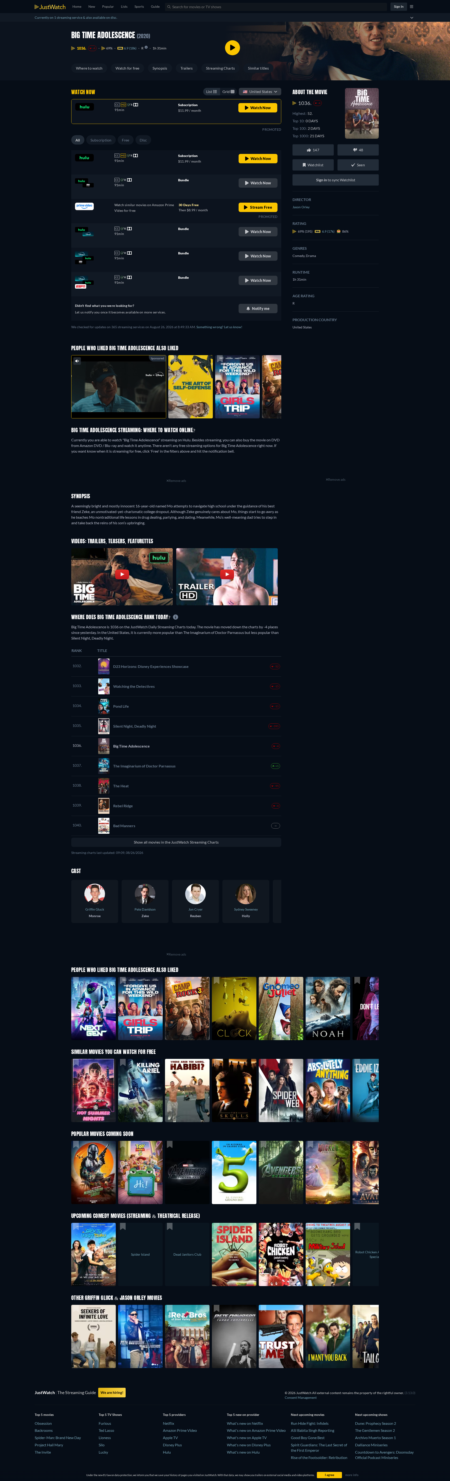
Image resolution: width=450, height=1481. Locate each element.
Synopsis (160, 68)
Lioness (105, 1437)
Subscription (101, 140)
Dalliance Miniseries (371, 1445)
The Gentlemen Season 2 (375, 1430)
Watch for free (127, 68)
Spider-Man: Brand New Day (58, 1437)
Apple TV (170, 1437)
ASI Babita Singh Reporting (312, 1430)
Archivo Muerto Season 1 (375, 1437)
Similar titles (258, 68)
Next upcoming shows (371, 1415)
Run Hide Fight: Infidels (310, 1423)
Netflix (168, 1423)
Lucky (103, 1452)
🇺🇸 (257, 91)
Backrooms (44, 1430)
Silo (102, 1445)
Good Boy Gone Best (308, 1437)
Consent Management (301, 1397)
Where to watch (89, 68)
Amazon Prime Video (180, 1430)
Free (125, 140)
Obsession (43, 1423)
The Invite (43, 1452)
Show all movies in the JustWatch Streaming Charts (176, 842)
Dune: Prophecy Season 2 (375, 1423)
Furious (105, 1423)
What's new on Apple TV (247, 1437)
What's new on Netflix (245, 1423)
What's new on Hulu (243, 1452)
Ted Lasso (106, 1430)
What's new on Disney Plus (249, 1445)
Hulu (167, 1452)
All (77, 140)
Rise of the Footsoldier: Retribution (319, 1457)
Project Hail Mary (49, 1445)
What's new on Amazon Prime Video (256, 1430)
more (122, 409)
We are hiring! (112, 1392)
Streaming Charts (220, 68)
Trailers (186, 68)
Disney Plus (172, 1445)
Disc (143, 140)
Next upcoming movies (307, 1415)
